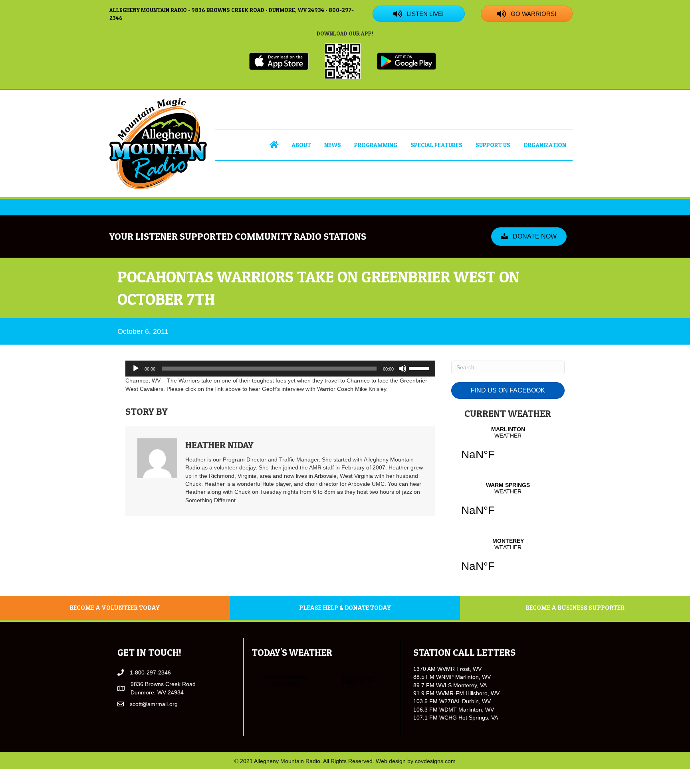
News (332, 145)
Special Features (436, 145)
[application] (280, 369)
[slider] (420, 368)
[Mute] (402, 369)
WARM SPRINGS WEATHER (508, 504)
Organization (544, 145)
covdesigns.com (435, 761)
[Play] (136, 369)
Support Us (493, 145)
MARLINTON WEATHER (508, 448)
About (301, 145)
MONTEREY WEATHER (508, 560)
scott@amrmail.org (154, 704)
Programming (375, 145)
